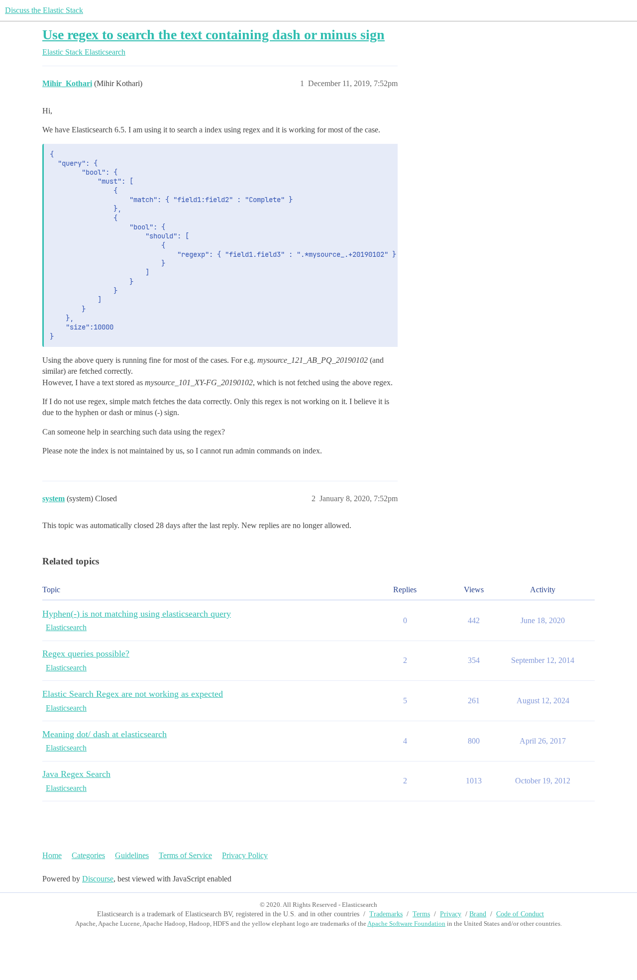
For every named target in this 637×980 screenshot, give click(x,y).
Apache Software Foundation (406, 923)
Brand (477, 914)
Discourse (97, 878)
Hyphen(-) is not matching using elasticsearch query (136, 614)
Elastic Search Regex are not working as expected (132, 694)
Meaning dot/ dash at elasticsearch (104, 734)
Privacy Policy (245, 855)
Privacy (450, 914)
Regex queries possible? (85, 653)
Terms (421, 914)
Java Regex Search (76, 774)
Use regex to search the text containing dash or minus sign (213, 34)
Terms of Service (185, 855)
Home (52, 855)
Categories (88, 855)
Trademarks (386, 914)
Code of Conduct (520, 914)
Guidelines (132, 855)
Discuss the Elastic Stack (44, 10)
